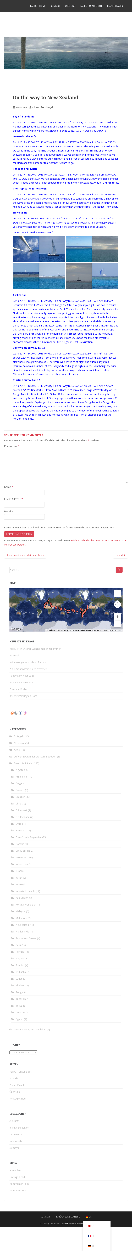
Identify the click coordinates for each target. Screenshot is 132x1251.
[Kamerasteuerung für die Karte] (117, 604)
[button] (53, 607)
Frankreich (21, 830)
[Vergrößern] (117, 616)
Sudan (19, 978)
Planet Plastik (115, 5)
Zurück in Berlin (18, 689)
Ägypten (20, 769)
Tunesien (21, 999)
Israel (19, 871)
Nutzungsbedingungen (112, 630)
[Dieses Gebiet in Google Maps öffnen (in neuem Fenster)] (16, 629)
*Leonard (19, 743)
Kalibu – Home (37, 5)
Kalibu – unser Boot (91, 5)
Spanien (20, 965)
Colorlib (65, 1223)
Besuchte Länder (23, 763)
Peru (18, 945)
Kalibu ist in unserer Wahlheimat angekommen (35, 648)
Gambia (20, 844)
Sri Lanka (21, 972)
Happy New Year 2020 (21, 682)
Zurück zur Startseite (68, 1216)
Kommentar (12, 446)
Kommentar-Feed (19, 1183)
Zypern (19, 1019)
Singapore (21, 958)
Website (8, 511)
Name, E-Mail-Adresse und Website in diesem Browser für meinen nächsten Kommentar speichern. (59, 527)
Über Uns (70, 5)
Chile (18, 803)
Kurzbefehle (50, 630)
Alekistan (14, 1120)
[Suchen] (119, 570)
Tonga (19, 992)
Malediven (21, 918)
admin (35, 107)
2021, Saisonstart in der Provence (28, 669)
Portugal (14, 655)
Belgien (20, 783)
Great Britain (23, 850)
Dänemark (21, 810)
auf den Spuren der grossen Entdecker (35, 756)
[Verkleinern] (117, 623)
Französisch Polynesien (29, 837)
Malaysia (20, 911)
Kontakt (55, 5)
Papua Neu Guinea (26, 938)
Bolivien (20, 790)
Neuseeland (22, 924)
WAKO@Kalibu (17, 1098)
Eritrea (19, 823)
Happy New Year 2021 (21, 675)
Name (8, 487)
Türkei (19, 1005)
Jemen (19, 884)
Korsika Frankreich (26, 904)
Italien (19, 877)
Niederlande (22, 931)
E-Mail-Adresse (13, 499)
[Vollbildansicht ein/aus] (117, 593)
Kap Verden (22, 897)
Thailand (20, 985)
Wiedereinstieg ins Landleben (30, 1029)
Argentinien (22, 776)
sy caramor (15, 1134)
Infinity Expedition (19, 1127)
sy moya (14, 1147)
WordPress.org (17, 1190)
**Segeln (49, 107)
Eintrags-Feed (17, 1177)
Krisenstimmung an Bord (23, 696)
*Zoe (17, 749)
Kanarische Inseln (25, 891)
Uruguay (20, 1012)
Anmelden (15, 1170)
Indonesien (22, 864)
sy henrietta (16, 1141)
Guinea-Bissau (24, 857)
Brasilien (20, 796)
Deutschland (23, 817)
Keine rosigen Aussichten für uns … (28, 662)
